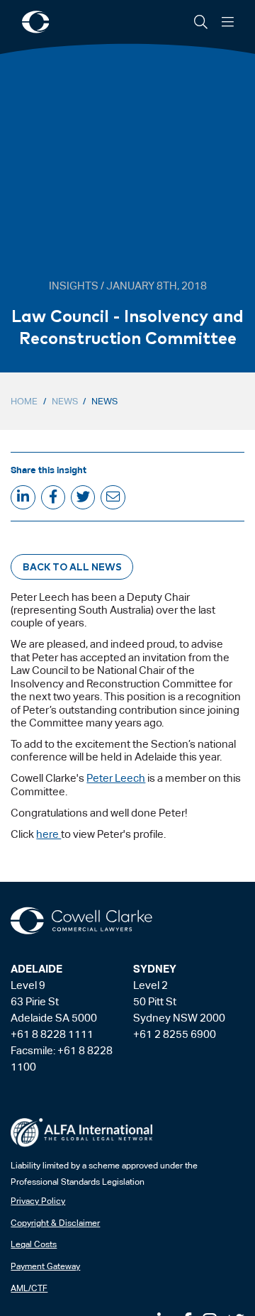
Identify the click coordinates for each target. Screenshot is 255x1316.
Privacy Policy (38, 1201)
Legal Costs (34, 1244)
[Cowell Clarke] (81, 921)
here (48, 834)
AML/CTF (29, 1288)
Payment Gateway (45, 1266)
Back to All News (72, 566)
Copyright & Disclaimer (55, 1223)
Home (24, 401)
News (65, 401)
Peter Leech (115, 778)
